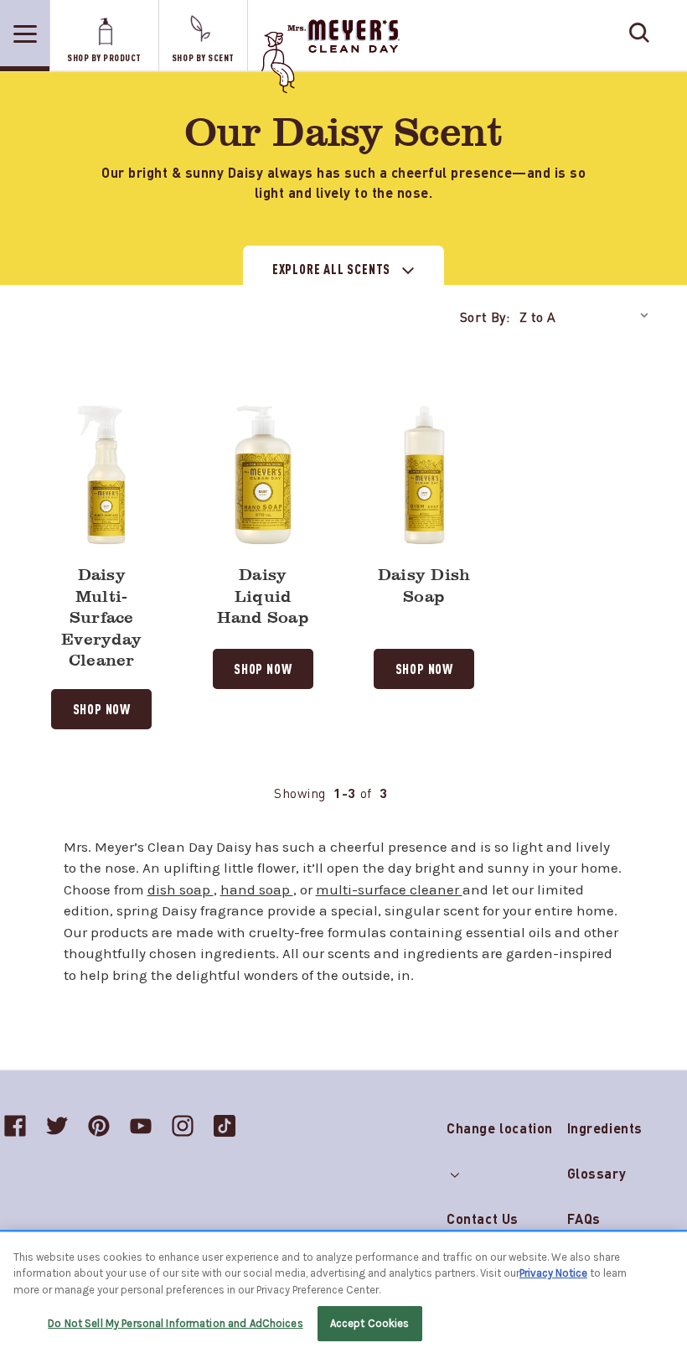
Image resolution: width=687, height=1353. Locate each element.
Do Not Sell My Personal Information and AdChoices (175, 1323)
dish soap (180, 889)
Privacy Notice (553, 1273)
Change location (500, 1124)
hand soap (256, 889)
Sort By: (485, 316)
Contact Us (483, 1218)
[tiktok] (224, 1126)
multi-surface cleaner (389, 889)
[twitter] (57, 1126)
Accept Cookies (370, 1323)
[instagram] (183, 1126)
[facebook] (15, 1126)
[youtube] (141, 1126)
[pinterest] (99, 1126)
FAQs (584, 1218)
